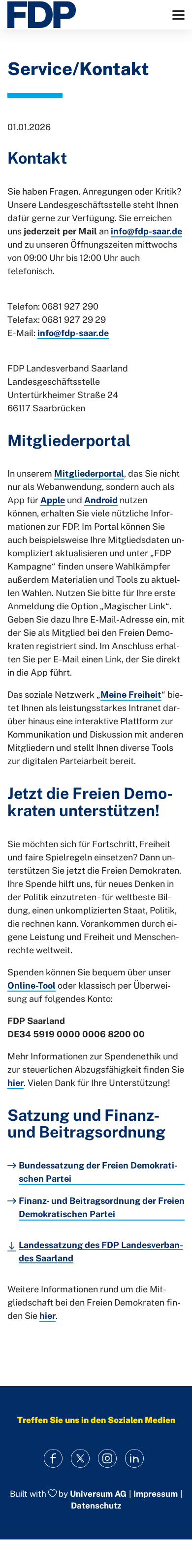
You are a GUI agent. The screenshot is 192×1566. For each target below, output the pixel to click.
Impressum (155, 1494)
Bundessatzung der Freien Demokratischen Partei (98, 1172)
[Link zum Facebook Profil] (53, 1459)
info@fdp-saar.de (146, 231)
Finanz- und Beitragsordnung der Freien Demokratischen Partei (102, 1207)
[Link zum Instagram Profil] (107, 1459)
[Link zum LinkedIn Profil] (134, 1459)
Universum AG (98, 1494)
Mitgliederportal (89, 473)
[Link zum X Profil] (80, 1459)
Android (101, 500)
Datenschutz (96, 1505)
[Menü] (178, 15)
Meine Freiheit (130, 694)
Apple (52, 500)
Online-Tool (31, 985)
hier (15, 1083)
